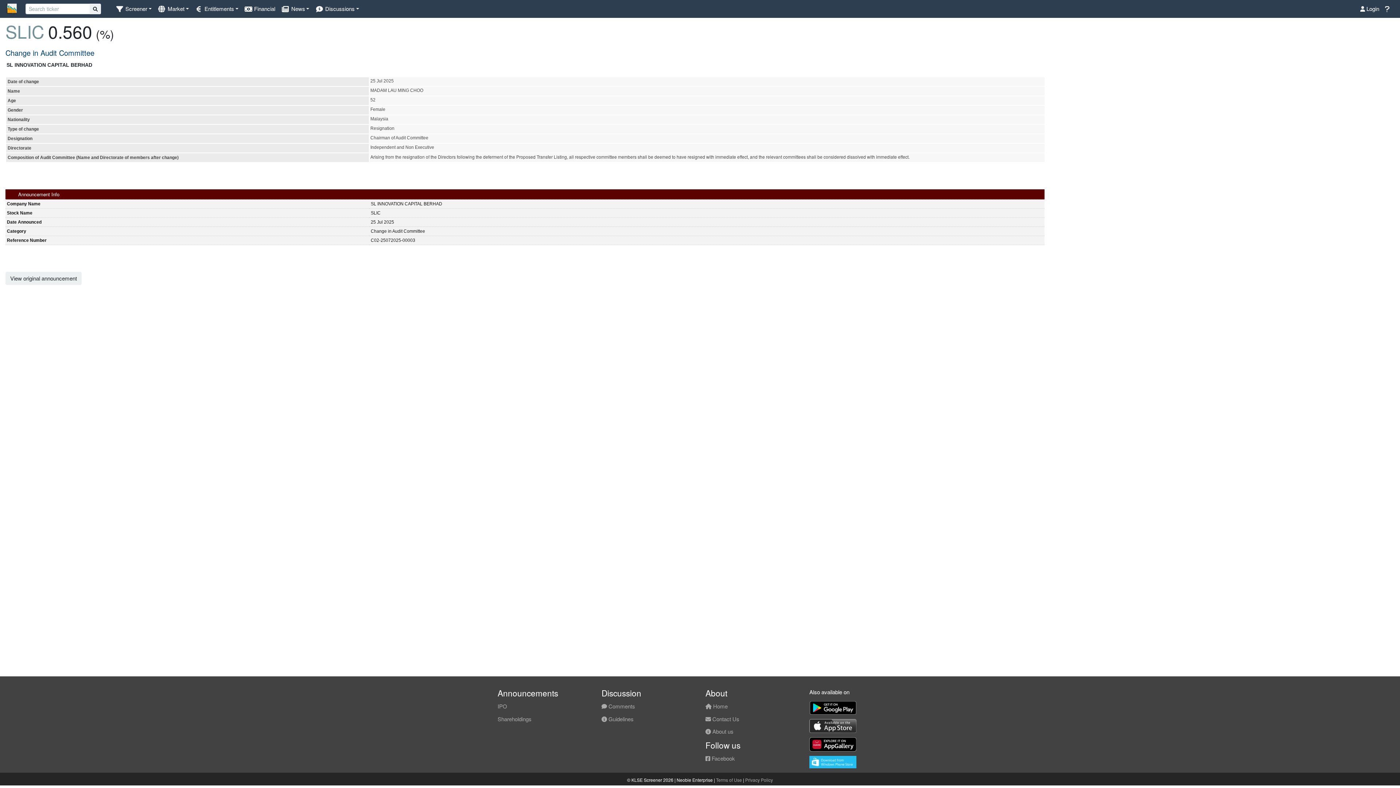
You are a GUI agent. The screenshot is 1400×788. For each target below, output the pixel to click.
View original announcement (43, 278)
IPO (502, 706)
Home (720, 706)
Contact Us (725, 719)
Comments (621, 706)
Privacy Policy (759, 780)
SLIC (24, 31)
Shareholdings (515, 719)
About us (722, 731)
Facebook (722, 758)
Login (1372, 8)
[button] (134, 9)
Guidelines (620, 719)
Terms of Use (729, 780)
